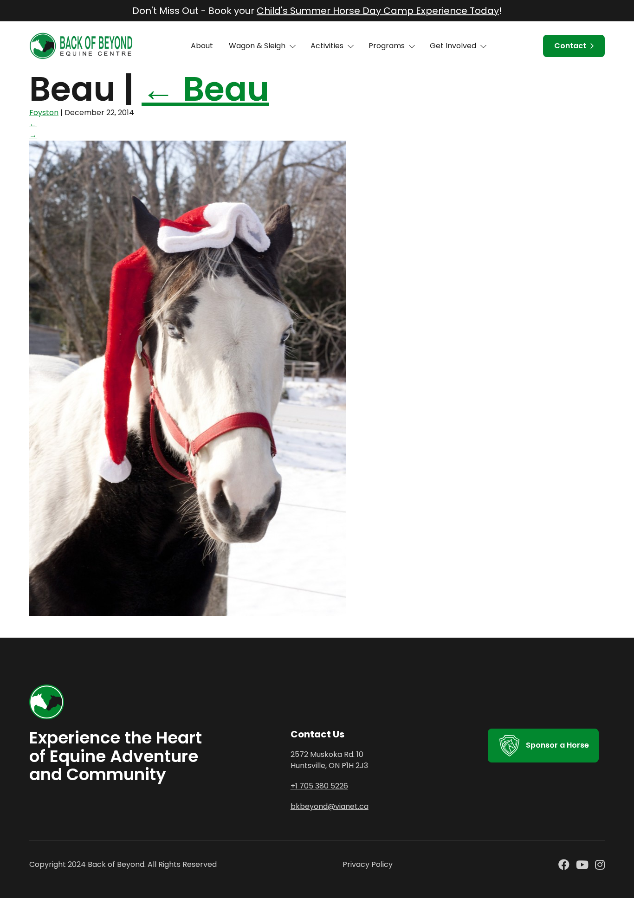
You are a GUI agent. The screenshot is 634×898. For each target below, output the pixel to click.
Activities (327, 45)
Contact (570, 45)
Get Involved (453, 45)
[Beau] (187, 613)
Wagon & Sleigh (257, 45)
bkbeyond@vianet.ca (330, 806)
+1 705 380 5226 (319, 786)
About (202, 45)
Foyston (43, 112)
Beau (205, 88)
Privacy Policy (368, 864)
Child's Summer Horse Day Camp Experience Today (378, 10)
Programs (387, 45)
